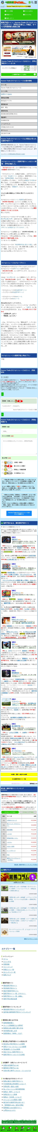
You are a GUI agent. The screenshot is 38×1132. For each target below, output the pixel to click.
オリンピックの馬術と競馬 (12, 1100)
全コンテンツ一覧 (9, 972)
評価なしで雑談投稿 (20, 469)
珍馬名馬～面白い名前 (11, 1086)
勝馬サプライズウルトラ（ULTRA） (13, 859)
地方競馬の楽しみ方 (10, 1031)
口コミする (28, 14)
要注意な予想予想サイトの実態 (14, 1044)
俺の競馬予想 (16, 726)
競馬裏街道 (15, 673)
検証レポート (10, 18)
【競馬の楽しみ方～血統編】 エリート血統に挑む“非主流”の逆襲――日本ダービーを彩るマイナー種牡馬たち (23, 921)
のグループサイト (14, 263)
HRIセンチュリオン (18, 619)
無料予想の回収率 (26, 623)
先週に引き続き (14, 574)
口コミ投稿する (19, 513)
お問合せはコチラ (9, 1110)
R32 (8, 855)
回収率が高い (12, 572)
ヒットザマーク (11, 850)
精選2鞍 (9, 626)
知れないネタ (6, 744)
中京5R (16, 710)
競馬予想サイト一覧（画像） (13, 996)
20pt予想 (19, 546)
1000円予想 (32, 555)
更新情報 (6, 964)
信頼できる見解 (21, 660)
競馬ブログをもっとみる (30, 939)
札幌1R (6, 681)
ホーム (5, 959)
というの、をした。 (19, 163)
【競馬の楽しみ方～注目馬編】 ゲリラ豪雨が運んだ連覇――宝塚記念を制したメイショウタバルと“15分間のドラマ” (23, 910)
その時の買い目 (11, 559)
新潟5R (20, 599)
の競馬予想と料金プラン (16, 355)
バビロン (9, 842)
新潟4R (29, 626)
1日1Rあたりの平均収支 (10, 812)
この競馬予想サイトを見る (19, 74)
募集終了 (15, 187)
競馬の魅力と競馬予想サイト (13, 1081)
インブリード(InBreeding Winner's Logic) (13, 154)
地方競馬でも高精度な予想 (18, 717)
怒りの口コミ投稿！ (20, 466)
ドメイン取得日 (19, 199)
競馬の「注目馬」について (12, 1097)
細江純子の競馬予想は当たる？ (14, 1102)
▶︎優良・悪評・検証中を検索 (19, 774)
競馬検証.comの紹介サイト (12, 1108)
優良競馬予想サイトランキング (14, 1009)
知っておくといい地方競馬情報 (14, 1089)
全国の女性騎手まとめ (11, 1065)
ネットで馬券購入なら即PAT (13, 1025)
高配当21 (15, 539)
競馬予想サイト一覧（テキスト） (14, 993)
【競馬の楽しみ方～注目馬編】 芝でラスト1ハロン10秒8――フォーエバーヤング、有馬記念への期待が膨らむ (22, 888)
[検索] (32, 2)
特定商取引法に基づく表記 (23, 244)
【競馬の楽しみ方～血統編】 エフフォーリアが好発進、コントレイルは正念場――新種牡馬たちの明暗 (23, 899)
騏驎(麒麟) (10, 830)
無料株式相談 (9, 178)
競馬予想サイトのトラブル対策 (14, 1054)
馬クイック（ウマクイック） (13, 824)
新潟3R (24, 651)
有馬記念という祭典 (10, 1094)
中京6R (19, 548)
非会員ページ (12, 176)
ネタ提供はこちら (19, 473)
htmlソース (18, 296)
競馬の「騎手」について (11, 1092)
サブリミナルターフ (14, 708)
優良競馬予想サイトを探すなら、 (21, 783)
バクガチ (9, 834)
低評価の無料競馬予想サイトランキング (17, 1012)
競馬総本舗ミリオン (12, 838)
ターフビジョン (17, 751)
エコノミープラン (19, 757)
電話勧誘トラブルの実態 (11, 1049)
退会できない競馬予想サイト (13, 1052)
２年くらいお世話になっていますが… (13, 227)
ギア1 (10, 651)
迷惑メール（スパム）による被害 (14, 1047)
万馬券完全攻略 (19, 679)
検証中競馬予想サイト (11, 991)
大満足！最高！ (18, 462)
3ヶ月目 (26, 609)
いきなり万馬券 (13, 732)
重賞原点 (25, 658)
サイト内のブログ (19, 742)
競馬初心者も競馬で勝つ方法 (13, 1028)
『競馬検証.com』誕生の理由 (13, 1105)
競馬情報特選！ (8, 1023)
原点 (13, 644)
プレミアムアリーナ (26, 574)
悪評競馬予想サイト (10, 988)
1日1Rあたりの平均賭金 (28, 812)
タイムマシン (16, 593)
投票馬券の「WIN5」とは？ (12, 1033)
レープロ (14, 566)
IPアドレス (17, 268)
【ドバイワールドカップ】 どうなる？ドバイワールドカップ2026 (23, 930)
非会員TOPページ (21, 290)
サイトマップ (7, 967)
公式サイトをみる (6, 94)
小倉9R (24, 732)
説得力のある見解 (15, 738)
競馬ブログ (7, 975)
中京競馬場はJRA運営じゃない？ (14, 1084)
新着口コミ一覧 (8, 969)
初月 (2, 609)
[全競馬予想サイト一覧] (30, 2)
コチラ (29, 307)
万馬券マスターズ (12, 820)
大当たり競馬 (10, 846)
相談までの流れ (30, 180)
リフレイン (15, 701)
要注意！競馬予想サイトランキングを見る (25, 864)
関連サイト (9, 14)
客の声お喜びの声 (6, 219)
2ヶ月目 (16, 609)
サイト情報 (9, 11)
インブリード (11, 277)
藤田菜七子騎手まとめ (11, 1068)
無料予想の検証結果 (10, 999)
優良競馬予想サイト (10, 985)
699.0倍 (30, 685)
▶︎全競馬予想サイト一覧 (19, 779)
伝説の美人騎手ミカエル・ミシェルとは (17, 1070)
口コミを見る (29, 11)
